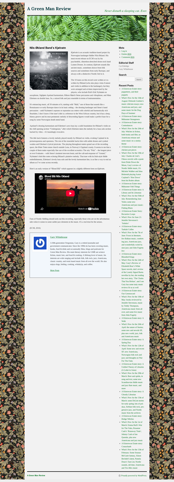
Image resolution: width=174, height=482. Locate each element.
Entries (126, 54)
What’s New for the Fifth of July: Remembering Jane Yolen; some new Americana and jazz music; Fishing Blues (133, 202)
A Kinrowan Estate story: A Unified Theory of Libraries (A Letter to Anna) (133, 367)
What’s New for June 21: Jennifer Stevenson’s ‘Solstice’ (132, 220)
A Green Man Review (49, 8)
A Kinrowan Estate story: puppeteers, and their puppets (132, 92)
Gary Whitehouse (58, 237)
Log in (124, 51)
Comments (128, 57)
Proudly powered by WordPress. (134, 476)
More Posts (54, 270)
